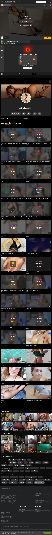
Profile (2, 118)
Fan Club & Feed (24, 118)
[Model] (50, 81)
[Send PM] (39, 113)
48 (28, 255)
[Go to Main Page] (10, 2)
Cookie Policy (13, 533)
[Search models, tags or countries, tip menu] (50, 5)
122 (29, 402)
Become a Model (22, 509)
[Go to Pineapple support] (11, 517)
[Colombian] (9, 460)
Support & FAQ (38, 509)
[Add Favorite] (2, 37)
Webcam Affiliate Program (24, 514)
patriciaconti (4, 456)
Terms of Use (38, 493)
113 (28, 383)
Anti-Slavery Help (38, 502)
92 (3, 255)
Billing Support (38, 511)
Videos (15, 5)
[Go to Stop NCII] (5, 521)
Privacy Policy (38, 490)
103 (3, 365)
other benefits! (30, 65)
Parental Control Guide (39, 500)
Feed (27, 5)
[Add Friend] (35, 113)
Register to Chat (28, 67)
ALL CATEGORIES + (39, 482)
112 (28, 346)
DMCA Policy (37, 495)
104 (29, 365)
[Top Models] (19, 2)
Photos (22, 5)
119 (3, 402)
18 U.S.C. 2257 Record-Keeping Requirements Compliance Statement (14, 526)
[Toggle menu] (2, 2)
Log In (48, 1)
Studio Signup (21, 511)
